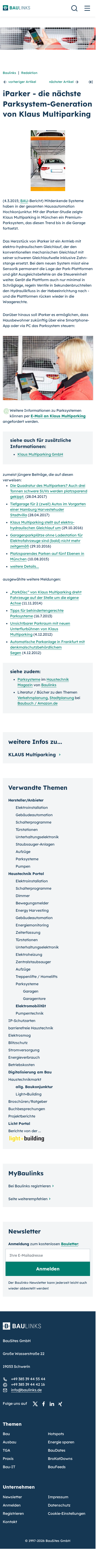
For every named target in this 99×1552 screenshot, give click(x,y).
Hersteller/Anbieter (26, 800)
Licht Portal (19, 1123)
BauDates (56, 1450)
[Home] (48, 1328)
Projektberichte (21, 1116)
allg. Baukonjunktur (34, 1086)
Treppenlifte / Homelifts (37, 976)
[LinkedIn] (53, 1404)
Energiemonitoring (32, 925)
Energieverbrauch (24, 1057)
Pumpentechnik (30, 1013)
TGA (6, 1450)
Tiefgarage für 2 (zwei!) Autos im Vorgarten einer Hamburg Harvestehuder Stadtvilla (48, 509)
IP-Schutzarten (21, 1020)
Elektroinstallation (32, 807)
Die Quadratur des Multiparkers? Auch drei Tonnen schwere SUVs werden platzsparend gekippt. (48, 491)
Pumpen (23, 866)
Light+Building (28, 1094)
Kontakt (10, 1521)
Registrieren (13, 1513)
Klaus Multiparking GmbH (40, 454)
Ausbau (9, 1442)
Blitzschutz (18, 1042)
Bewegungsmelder (32, 903)
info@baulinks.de (26, 1390)
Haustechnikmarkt (24, 1079)
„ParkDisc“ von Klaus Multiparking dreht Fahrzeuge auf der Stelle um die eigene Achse (46, 597)
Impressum (58, 1497)
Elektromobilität (31, 1006)
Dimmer (23, 895)
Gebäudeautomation (34, 815)
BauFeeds (57, 1467)
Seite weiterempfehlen (28, 1198)
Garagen (30, 991)
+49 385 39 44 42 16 (28, 1384)
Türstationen (27, 829)
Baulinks (9, 73)
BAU (24, 200)
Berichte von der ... (24, 1131)
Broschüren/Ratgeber (27, 1101)
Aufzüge (23, 851)
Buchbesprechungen (26, 1108)
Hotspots (56, 1433)
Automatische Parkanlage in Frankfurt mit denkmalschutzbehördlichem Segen (47, 647)
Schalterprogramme (33, 822)
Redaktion (29, 73)
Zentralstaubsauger (33, 961)
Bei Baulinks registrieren (29, 1186)
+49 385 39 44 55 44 (28, 1379)
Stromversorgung (23, 1050)
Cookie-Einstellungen (66, 1513)
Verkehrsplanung (32, 697)
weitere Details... (24, 566)
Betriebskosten (21, 1064)
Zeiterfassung (28, 932)
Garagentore (34, 998)
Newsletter (12, 1497)
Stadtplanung (62, 697)
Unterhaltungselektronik (37, 837)
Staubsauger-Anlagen (35, 844)
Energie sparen (61, 1442)
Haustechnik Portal (26, 873)
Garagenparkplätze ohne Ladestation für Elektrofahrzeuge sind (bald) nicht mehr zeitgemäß (46, 540)
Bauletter (69, 1244)
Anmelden (12, 1505)
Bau (6, 1433)
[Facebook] (45, 1404)
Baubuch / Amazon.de (37, 703)
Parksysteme (28, 679)
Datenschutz (59, 1505)
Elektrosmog (19, 1035)
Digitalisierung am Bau (30, 1072)
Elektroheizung (29, 954)
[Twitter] (36, 1404)
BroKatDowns (60, 1458)
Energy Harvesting (32, 910)
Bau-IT (9, 1467)
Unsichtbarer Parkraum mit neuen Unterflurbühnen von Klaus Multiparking (40, 629)
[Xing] (61, 1404)
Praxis (8, 1458)
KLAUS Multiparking (32, 754)
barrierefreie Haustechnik (30, 1028)
